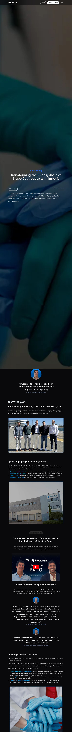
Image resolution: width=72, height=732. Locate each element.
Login (43, 2)
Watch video (12, 189)
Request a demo (53, 2)
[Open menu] (62, 3)
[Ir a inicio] (12, 2)
